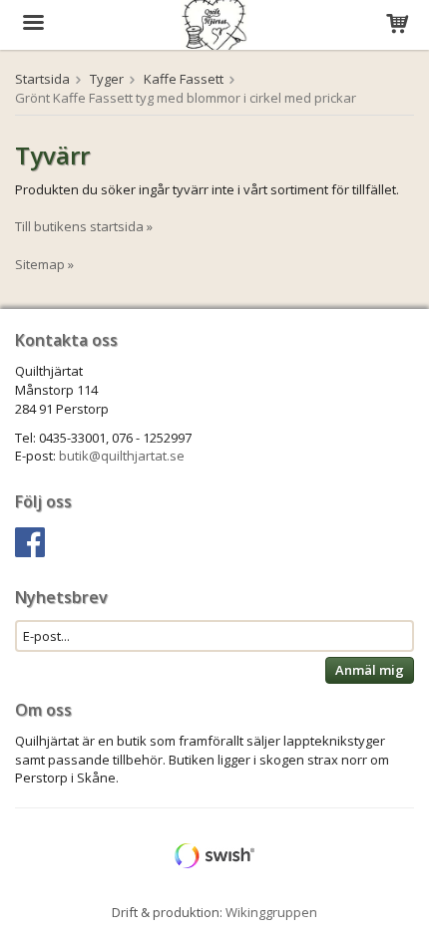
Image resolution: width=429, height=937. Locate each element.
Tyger (107, 79)
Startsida (42, 79)
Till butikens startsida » (84, 226)
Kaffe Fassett (183, 79)
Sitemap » (44, 264)
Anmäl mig (369, 670)
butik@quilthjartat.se (122, 456)
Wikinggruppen (271, 912)
